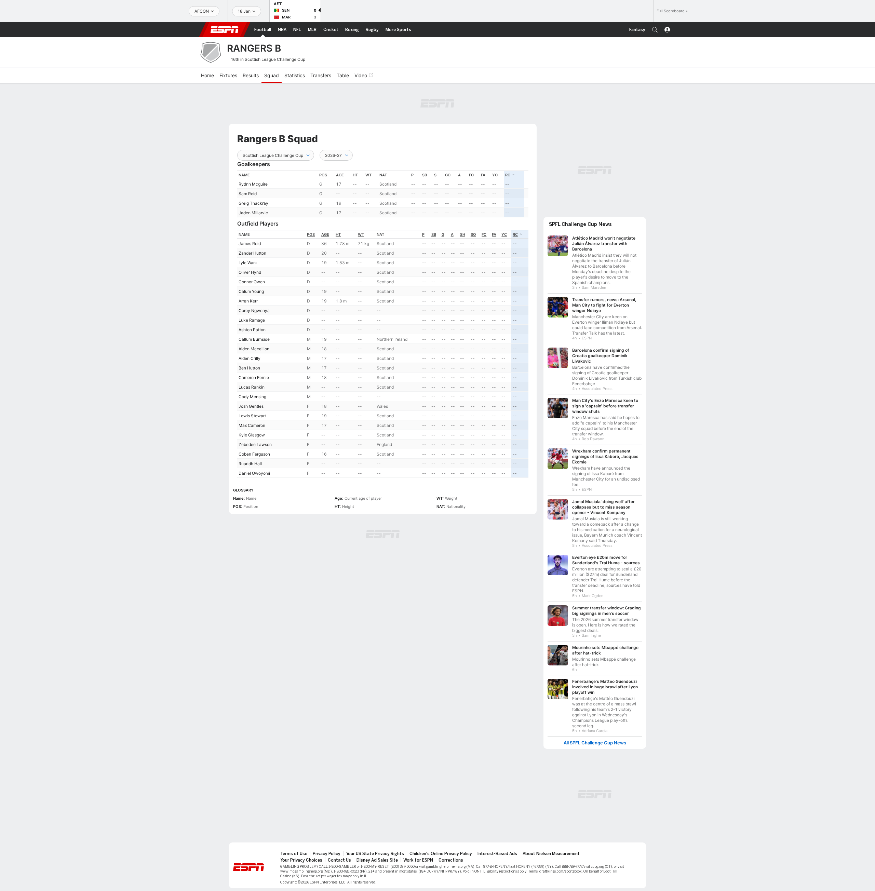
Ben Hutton (249, 367)
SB (424, 175)
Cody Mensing (252, 396)
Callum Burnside (254, 339)
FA (483, 175)
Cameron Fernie (254, 377)
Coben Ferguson (254, 454)
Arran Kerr (248, 300)
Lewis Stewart (252, 415)
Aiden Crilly (249, 358)
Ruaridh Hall (250, 463)
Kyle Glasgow (252, 434)
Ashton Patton (252, 329)
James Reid (250, 243)
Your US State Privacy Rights (375, 853)
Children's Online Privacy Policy (440, 853)
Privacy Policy (326, 853)
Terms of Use (293, 853)
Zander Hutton (252, 253)
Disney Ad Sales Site (377, 860)
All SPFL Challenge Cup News (595, 742)
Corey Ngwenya (254, 310)
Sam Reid (248, 193)
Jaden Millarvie (253, 212)
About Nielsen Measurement (551, 853)
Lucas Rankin (252, 387)
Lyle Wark (248, 262)
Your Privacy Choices (301, 860)
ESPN (225, 29)
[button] (655, 29)
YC (495, 175)
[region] (382, 194)
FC (471, 175)
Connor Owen (252, 281)
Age (340, 175)
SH (462, 234)
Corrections (451, 860)
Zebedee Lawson (255, 444)
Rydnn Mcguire (253, 184)
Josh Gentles (251, 406)
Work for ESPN (418, 860)
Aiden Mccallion (254, 348)
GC (447, 175)
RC (507, 175)
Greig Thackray (253, 203)
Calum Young (251, 291)
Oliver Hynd (250, 272)
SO (473, 234)
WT (368, 175)
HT (355, 175)
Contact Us (339, 860)
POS (323, 175)
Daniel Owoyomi (254, 473)
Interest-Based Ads (497, 853)
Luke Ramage (252, 320)
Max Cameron (252, 425)
